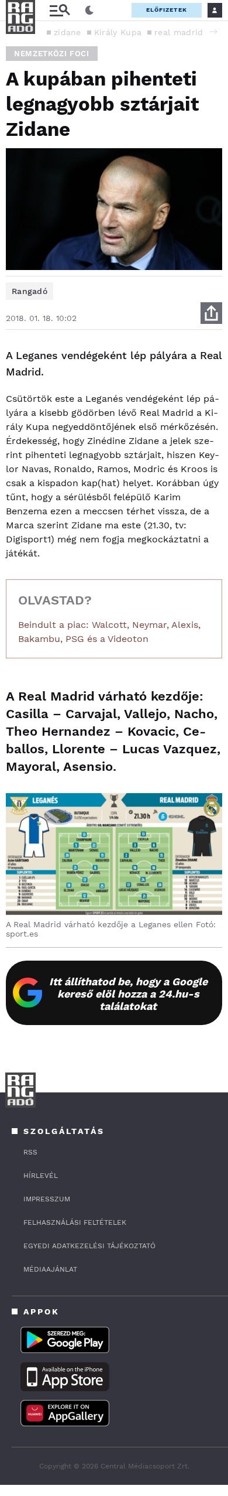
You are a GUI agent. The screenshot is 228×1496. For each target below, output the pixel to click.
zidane (67, 32)
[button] (213, 31)
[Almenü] (59, 10)
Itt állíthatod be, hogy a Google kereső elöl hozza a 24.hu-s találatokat (128, 993)
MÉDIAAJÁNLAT (50, 1269)
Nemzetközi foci (51, 53)
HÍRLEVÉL (40, 1175)
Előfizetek (166, 9)
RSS (30, 1152)
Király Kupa (117, 32)
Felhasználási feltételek (74, 1222)
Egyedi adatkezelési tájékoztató (89, 1246)
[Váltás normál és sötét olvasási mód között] (89, 11)
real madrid (178, 32)
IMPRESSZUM (46, 1199)
